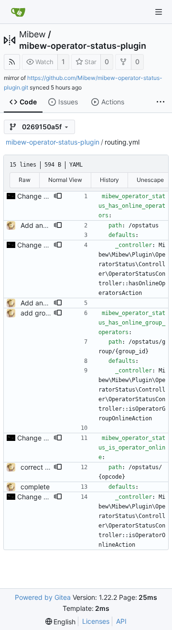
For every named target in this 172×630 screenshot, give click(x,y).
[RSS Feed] (12, 62)
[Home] (18, 12)
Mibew (32, 34)
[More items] (160, 102)
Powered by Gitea (43, 597)
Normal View (65, 179)
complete (35, 487)
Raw (25, 179)
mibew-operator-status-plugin (82, 46)
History (109, 179)
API (121, 621)
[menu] (60, 622)
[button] (58, 196)
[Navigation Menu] (158, 12)
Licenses (95, 621)
